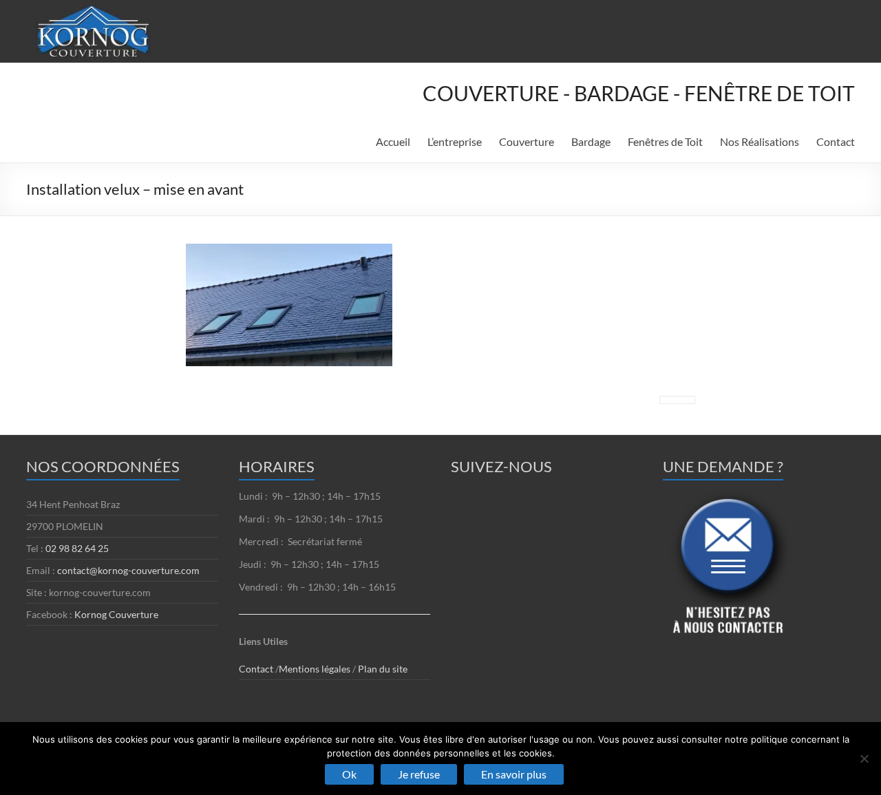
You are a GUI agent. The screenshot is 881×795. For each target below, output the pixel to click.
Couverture (526, 141)
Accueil (393, 141)
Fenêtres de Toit (665, 141)
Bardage (591, 141)
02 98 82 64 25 (77, 548)
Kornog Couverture (116, 614)
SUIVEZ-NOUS (501, 466)
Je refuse (419, 774)
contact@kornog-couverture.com (128, 570)
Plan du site (382, 669)
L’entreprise (454, 141)
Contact (835, 141)
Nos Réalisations (759, 141)
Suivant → (677, 400)
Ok (349, 774)
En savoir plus (513, 774)
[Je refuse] (864, 758)
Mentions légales (315, 669)
